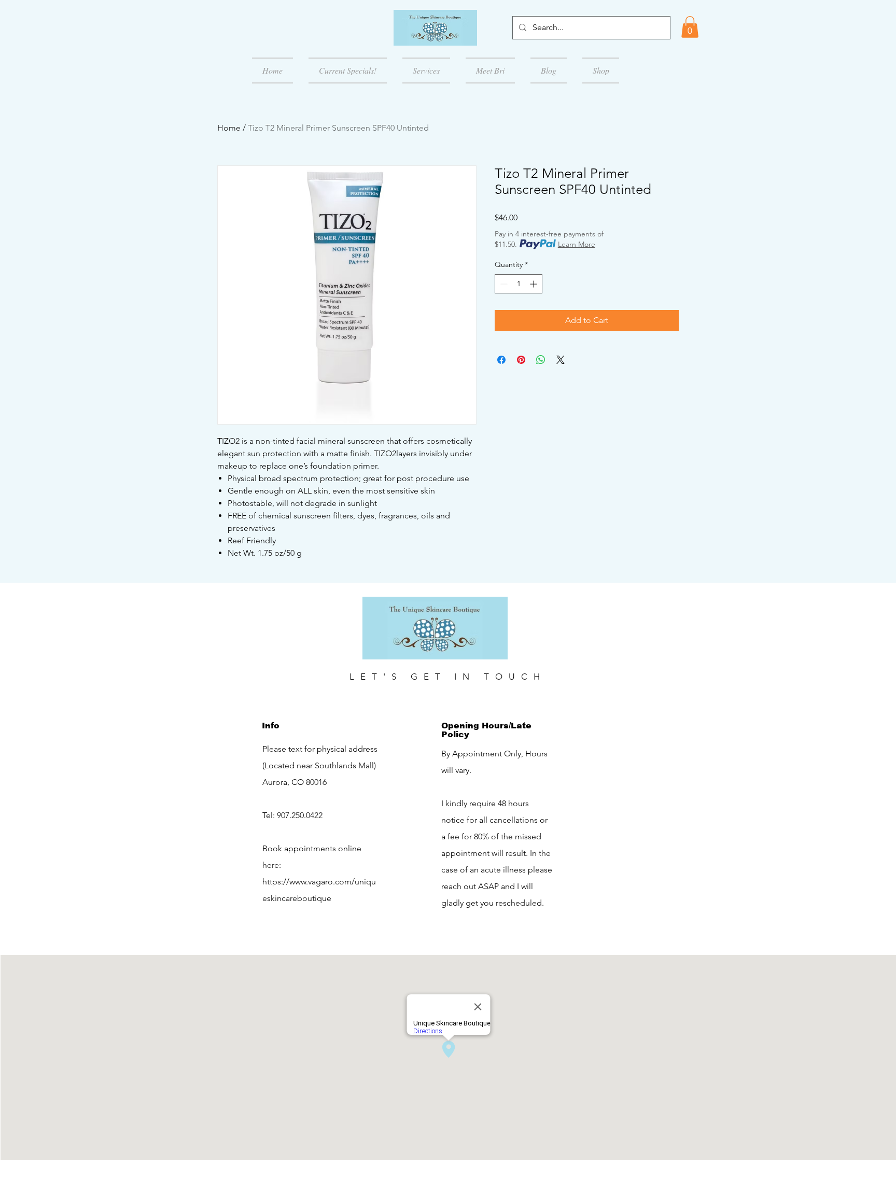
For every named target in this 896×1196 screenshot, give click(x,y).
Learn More (576, 244)
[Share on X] (560, 360)
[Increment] (534, 284)
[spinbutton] (518, 284)
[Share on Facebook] (501, 360)
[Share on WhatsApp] (541, 360)
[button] (690, 27)
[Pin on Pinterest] (521, 360)
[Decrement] (502, 284)
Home (229, 128)
